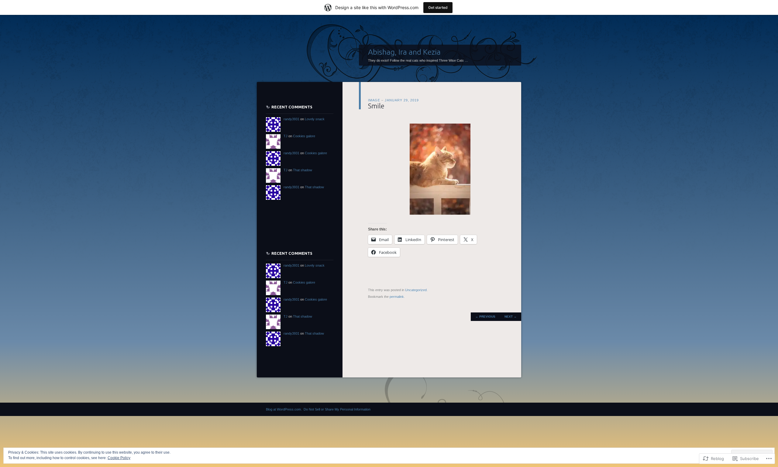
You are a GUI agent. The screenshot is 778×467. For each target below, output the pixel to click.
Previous (485, 316)
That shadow (302, 170)
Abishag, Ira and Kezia (404, 52)
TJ (285, 136)
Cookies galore (304, 136)
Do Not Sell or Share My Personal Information (337, 409)
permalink (397, 296)
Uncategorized (416, 290)
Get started (438, 7)
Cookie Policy (119, 458)
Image (374, 100)
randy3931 (291, 119)
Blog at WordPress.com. (284, 409)
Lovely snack (315, 119)
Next (510, 316)
